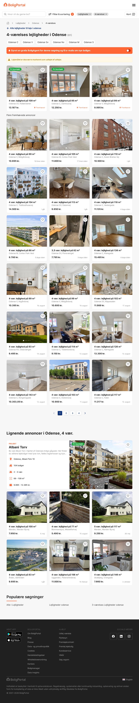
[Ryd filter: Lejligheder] (90, 14)
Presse (31, 642)
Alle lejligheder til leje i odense (25, 28)
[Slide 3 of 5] (27, 94)
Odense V (28, 42)
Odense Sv (42, 42)
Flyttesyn (63, 638)
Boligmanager (34, 668)
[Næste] (85, 413)
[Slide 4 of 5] (28, 94)
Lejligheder (21, 23)
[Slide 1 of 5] (23, 94)
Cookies (31, 651)
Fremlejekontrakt (66, 642)
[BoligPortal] (14, 5)
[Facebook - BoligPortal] (113, 636)
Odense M (74, 42)
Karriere (31, 664)
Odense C (13, 42)
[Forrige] (54, 413)
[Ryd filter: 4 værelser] (106, 14)
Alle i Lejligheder (15, 604)
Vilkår (61, 655)
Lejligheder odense (59, 604)
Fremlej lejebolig (66, 646)
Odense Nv (58, 42)
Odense (35, 23)
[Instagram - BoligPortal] (129, 636)
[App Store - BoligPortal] (14, 640)
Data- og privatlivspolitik (38, 646)
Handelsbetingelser (36, 655)
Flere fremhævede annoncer (21, 115)
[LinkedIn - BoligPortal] (121, 636)
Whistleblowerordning (37, 659)
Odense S (89, 42)
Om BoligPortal (34, 633)
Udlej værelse (65, 633)
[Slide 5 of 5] (30, 94)
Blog (29, 638)
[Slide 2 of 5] (25, 94)
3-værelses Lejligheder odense (108, 604)
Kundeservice (65, 651)
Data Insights (33, 672)
